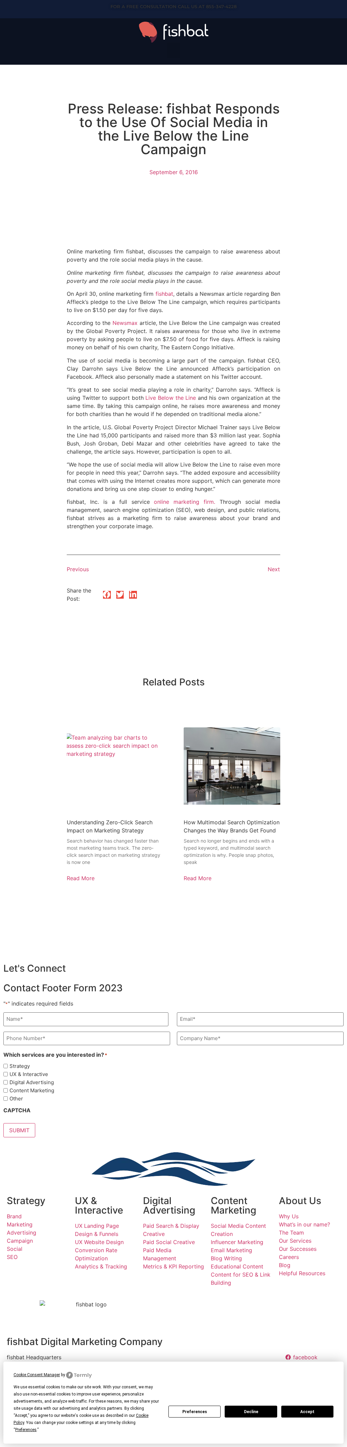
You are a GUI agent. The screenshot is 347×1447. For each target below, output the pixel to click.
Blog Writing (226, 1258)
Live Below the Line (170, 397)
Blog (284, 1265)
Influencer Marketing (237, 1242)
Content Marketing (31, 1090)
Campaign (20, 1240)
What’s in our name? (304, 1224)
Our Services (295, 1240)
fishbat (164, 293)
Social (14, 1248)
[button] (173, 50)
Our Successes (298, 1248)
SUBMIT (19, 1130)
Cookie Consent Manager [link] (37, 1374)
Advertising (21, 1232)
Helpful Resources (302, 1273)
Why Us (289, 1216)
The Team (291, 1232)
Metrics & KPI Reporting (173, 1266)
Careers (289, 1257)
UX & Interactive (28, 1074)
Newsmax (125, 322)
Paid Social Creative (169, 1242)
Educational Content (237, 1266)
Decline (251, 1411)
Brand (14, 1216)
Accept (307, 1411)
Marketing (20, 1224)
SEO (12, 1257)
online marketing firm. (184, 501)
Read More (81, 878)
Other (16, 1098)
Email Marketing (231, 1250)
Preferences (194, 1411)
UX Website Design (99, 1242)
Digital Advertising (31, 1082)
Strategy (19, 1066)
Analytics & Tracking (101, 1266)
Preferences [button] (26, 1429)
